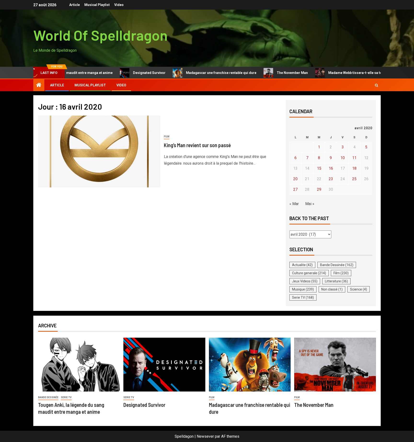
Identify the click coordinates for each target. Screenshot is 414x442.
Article (74, 5)
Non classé (332, 289)
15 (319, 168)
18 (354, 168)
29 (319, 189)
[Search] (377, 85)
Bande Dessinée (336, 265)
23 (331, 179)
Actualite (302, 265)
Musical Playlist (97, 5)
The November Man (279, 73)
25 (354, 179)
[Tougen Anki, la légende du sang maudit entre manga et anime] (79, 365)
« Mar (294, 203)
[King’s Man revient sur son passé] (99, 151)
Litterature (336, 281)
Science (358, 289)
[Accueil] (38, 85)
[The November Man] (335, 365)
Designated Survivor (136, 73)
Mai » (309, 203)
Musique (303, 289)
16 (331, 168)
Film (166, 136)
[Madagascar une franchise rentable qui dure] (250, 365)
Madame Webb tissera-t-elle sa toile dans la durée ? (356, 73)
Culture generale (309, 273)
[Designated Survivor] (164, 365)
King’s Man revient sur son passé (197, 145)
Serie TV (303, 297)
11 (354, 158)
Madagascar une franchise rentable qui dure (208, 73)
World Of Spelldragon (100, 35)
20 (295, 179)
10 (342, 158)
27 (295, 189)
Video (119, 5)
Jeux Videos (304, 281)
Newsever (205, 436)
